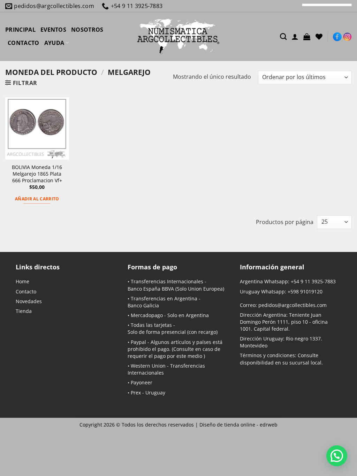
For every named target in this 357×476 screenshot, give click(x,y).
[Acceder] (294, 36)
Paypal (138, 342)
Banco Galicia (143, 305)
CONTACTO (23, 43)
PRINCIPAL (20, 29)
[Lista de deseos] (319, 36)
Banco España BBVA (151, 288)
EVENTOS (53, 29)
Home (22, 281)
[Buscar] (283, 36)
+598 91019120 (305, 291)
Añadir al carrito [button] (37, 198)
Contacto (26, 291)
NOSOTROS (87, 29)
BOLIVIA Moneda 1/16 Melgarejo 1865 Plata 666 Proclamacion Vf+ (37, 173)
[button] (306, 36)
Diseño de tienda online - (238, 424)
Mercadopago (147, 315)
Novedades (29, 301)
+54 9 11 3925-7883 (313, 281)
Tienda (24, 311)
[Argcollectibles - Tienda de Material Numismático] (178, 37)
